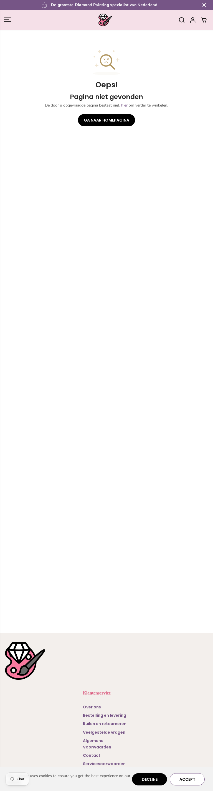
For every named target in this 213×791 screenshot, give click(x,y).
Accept (187, 779)
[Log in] (193, 20)
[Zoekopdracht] (182, 20)
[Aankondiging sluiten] (204, 5)
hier (124, 105)
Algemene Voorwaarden (97, 744)
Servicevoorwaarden (104, 764)
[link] (106, 661)
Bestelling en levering (104, 715)
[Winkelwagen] (204, 20)
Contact (91, 755)
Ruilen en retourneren (104, 723)
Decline (150, 779)
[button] (7, 20)
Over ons (92, 707)
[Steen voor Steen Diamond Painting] (105, 20)
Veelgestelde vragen (104, 732)
